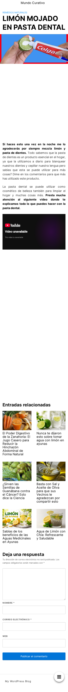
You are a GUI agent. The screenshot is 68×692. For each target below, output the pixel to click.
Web (5, 636)
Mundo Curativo (33, 2)
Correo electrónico (17, 619)
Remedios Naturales (15, 12)
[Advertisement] (34, 103)
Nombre (9, 603)
